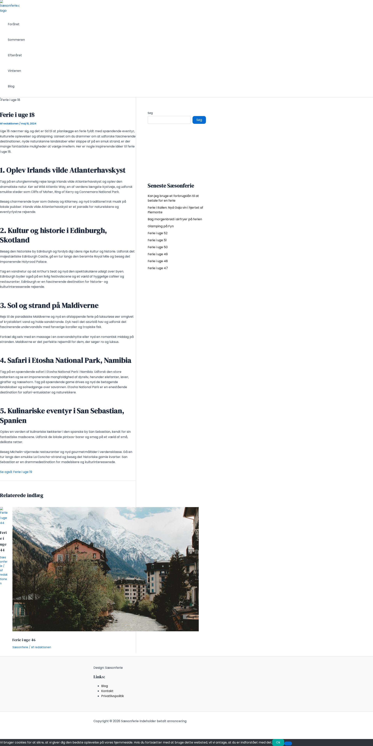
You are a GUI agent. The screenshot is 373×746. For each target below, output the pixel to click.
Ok (278, 742)
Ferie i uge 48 (158, 261)
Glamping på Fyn (161, 226)
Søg (150, 113)
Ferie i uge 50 (158, 247)
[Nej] (288, 743)
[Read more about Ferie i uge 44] (4, 523)
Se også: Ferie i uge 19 (16, 472)
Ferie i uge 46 (24, 640)
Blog (11, 86)
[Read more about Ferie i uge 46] (105, 630)
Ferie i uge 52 (157, 233)
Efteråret (15, 55)
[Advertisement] (177, 152)
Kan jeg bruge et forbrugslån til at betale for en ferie (173, 198)
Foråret (13, 24)
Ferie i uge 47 (158, 268)
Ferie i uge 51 (157, 240)
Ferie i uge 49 (158, 254)
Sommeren (16, 39)
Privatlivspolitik (112, 696)
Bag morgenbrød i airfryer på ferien (175, 219)
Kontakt (107, 691)
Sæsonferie (3, 561)
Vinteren (14, 71)
